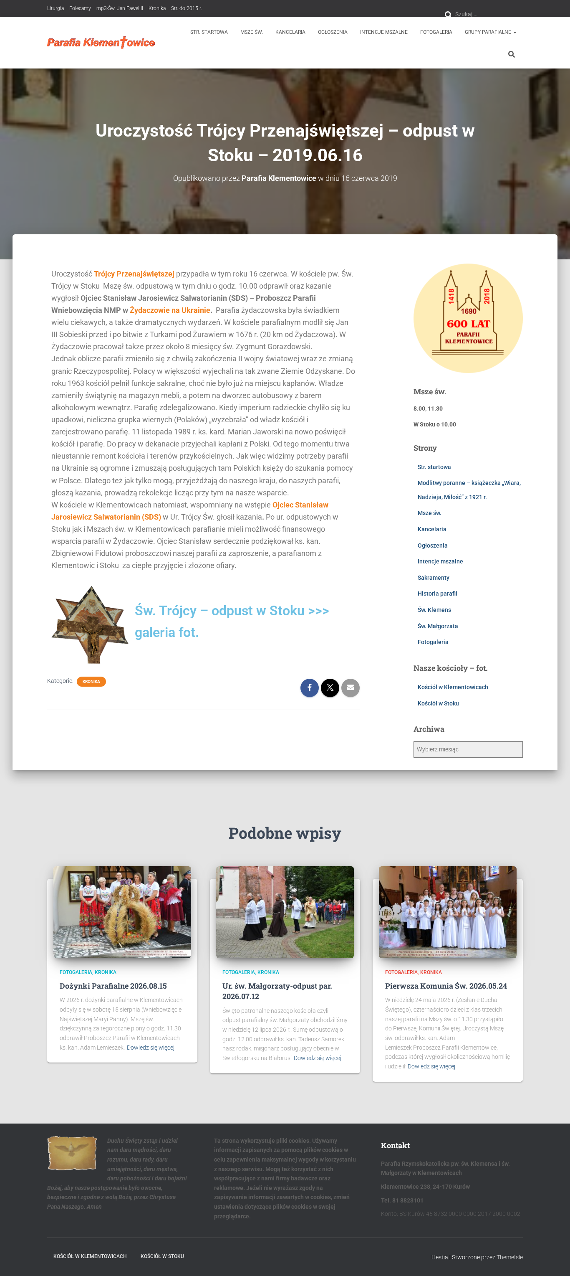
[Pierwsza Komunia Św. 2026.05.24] (448, 911)
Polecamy (80, 8)
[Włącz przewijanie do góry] (553, 1259)
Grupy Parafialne (488, 32)
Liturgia (55, 8)
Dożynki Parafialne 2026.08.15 (113, 986)
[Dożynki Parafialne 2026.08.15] (122, 911)
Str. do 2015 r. (186, 8)
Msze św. (251, 32)
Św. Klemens (434, 609)
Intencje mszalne (384, 32)
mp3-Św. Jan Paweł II (119, 8)
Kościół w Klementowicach (453, 687)
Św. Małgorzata (438, 626)
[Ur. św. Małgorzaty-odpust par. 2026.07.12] (285, 911)
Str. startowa (209, 32)
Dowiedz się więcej (150, 1047)
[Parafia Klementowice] (101, 42)
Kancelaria (290, 32)
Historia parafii (437, 593)
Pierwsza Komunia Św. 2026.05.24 (446, 986)
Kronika (157, 8)
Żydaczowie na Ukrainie (170, 310)
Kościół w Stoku (438, 703)
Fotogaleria (436, 32)
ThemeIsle (510, 1257)
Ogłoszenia (333, 32)
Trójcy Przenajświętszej (134, 273)
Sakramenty (433, 577)
